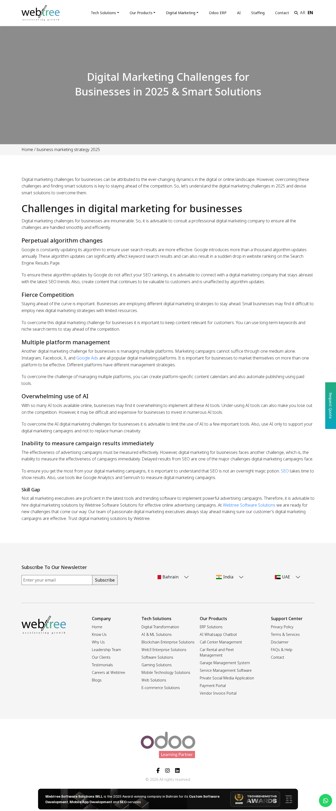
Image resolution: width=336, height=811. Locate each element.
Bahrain (170, 577)
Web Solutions (153, 680)
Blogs (97, 680)
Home (27, 149)
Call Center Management (221, 642)
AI (239, 12)
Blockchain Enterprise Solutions (168, 642)
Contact (282, 12)
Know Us (99, 634)
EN (310, 12)
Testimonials (102, 664)
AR (302, 12)
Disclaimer (279, 642)
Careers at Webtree (108, 672)
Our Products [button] (141, 12)
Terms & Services (285, 634)
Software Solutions (157, 657)
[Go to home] (41, 12)
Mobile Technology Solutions (165, 672)
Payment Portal (213, 685)
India (228, 577)
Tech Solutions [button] (103, 12)
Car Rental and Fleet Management (217, 652)
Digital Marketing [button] (180, 12)
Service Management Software (226, 670)
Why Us (98, 642)
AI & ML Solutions (156, 634)
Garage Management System (225, 662)
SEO (284, 471)
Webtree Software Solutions (249, 505)
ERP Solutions (211, 626)
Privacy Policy (282, 626)
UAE (286, 577)
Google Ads (87, 358)
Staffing (258, 12)
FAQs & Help (281, 649)
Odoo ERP (218, 12)
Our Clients (101, 657)
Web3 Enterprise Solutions (163, 649)
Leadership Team (106, 649)
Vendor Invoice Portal (218, 693)
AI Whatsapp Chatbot (218, 634)
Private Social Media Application (227, 677)
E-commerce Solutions (160, 687)
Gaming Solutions (156, 664)
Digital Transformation (160, 626)
